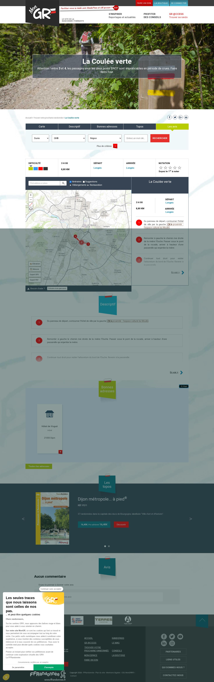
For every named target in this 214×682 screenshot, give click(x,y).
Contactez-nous (173, 675)
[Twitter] (172, 637)
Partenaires (173, 651)
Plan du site (100, 673)
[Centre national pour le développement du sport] (72, 620)
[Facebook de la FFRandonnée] (164, 637)
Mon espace (90, 655)
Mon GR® (42, 13)
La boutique (161, 3)
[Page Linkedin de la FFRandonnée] (164, 643)
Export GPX (34, 275)
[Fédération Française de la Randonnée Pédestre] (48, 675)
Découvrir (121, 524)
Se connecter (178, 3)
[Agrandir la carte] (31, 204)
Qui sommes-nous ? (173, 667)
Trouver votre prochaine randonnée (48, 118)
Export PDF (34, 280)
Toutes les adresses (38, 466)
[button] (63, 183)
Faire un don (144, 3)
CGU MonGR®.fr (128, 673)
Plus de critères (104, 146)
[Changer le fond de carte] (31, 209)
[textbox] (44, 183)
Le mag (116, 643)
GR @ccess (90, 643)
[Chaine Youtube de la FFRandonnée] (180, 637)
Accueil (28, 118)
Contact (73, 676)
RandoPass (118, 638)
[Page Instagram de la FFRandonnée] (172, 643)
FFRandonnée (88, 673)
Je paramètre (18, 667)
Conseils (117, 650)
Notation (164, 163)
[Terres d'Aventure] (98, 620)
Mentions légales (113, 673)
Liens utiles (173, 659)
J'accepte (49, 667)
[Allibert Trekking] (122, 620)
